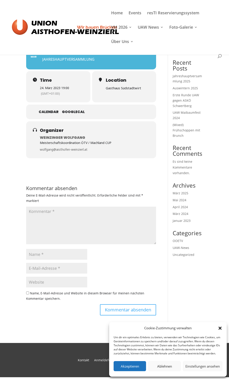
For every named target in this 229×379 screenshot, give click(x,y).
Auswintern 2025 (185, 88)
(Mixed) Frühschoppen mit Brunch (186, 130)
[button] (220, 328)
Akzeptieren (130, 366)
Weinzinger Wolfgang (62, 137)
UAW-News (181, 248)
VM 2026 (119, 28)
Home (117, 13)
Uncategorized (183, 255)
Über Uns (120, 42)
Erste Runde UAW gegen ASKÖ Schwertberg (186, 100)
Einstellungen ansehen (202, 366)
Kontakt (83, 360)
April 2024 (180, 207)
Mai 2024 (179, 200)
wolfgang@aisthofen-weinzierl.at (63, 149)
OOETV (178, 241)
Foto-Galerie (181, 28)
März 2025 (180, 193)
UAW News (148, 28)
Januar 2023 (182, 220)
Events (135, 13)
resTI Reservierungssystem (173, 13)
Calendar (49, 112)
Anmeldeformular (107, 360)
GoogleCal (73, 112)
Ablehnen (164, 366)
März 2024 (180, 214)
